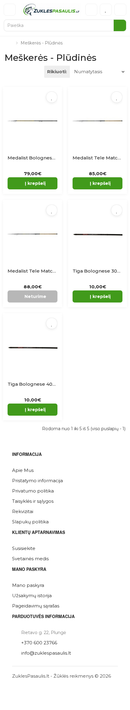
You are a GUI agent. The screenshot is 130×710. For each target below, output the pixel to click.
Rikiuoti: (57, 71)
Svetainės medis (30, 558)
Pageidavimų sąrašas (35, 606)
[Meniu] (10, 10)
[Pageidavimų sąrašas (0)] (106, 10)
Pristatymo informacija (37, 480)
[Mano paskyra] (91, 10)
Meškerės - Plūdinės (42, 43)
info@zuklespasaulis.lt (46, 653)
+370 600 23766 (39, 643)
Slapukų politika (30, 522)
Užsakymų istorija (32, 595)
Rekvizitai (22, 511)
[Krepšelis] (120, 10)
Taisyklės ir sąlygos (33, 501)
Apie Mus (23, 470)
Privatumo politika (33, 491)
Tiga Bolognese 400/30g (37, 384)
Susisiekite (23, 548)
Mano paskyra (28, 585)
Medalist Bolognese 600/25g (42, 158)
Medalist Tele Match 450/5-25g (44, 271)
